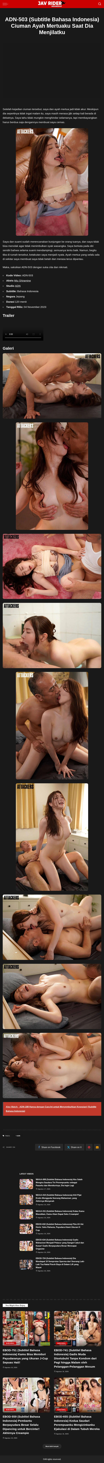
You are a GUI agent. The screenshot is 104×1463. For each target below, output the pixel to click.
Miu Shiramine (22, 280)
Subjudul (10, 1343)
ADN (18, 285)
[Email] (97, 1147)
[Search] (99, 4)
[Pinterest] (89, 1147)
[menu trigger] (6, 4)
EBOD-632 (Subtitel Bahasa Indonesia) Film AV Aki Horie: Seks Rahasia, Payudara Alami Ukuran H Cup (59, 1227)
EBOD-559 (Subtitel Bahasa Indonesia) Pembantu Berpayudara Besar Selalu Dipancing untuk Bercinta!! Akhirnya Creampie (21, 1425)
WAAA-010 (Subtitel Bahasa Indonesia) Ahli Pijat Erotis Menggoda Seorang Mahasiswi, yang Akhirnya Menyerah (58, 1198)
